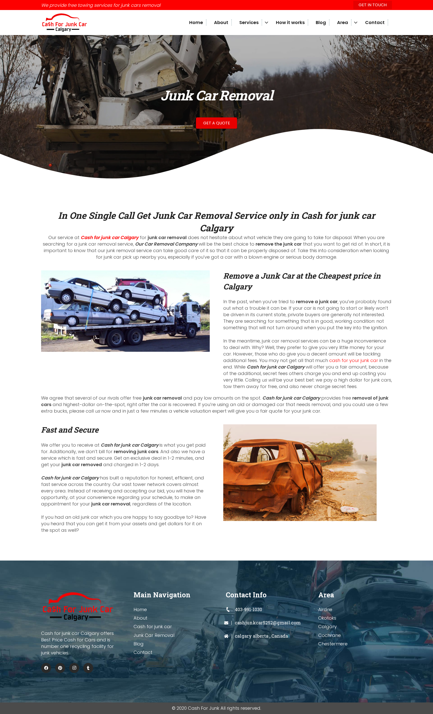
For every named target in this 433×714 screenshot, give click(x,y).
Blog (139, 644)
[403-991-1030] (230, 609)
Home (140, 609)
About (140, 618)
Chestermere (333, 644)
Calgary (327, 626)
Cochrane (329, 635)
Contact (143, 652)
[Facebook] (46, 668)
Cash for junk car (153, 626)
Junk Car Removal (154, 635)
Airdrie (325, 609)
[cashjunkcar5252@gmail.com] (230, 623)
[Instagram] (74, 668)
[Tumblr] (88, 668)
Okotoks (327, 618)
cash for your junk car (353, 360)
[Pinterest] (60, 668)
